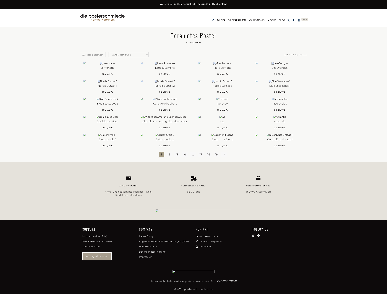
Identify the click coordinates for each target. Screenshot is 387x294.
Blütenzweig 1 (107, 139)
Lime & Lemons (165, 67)
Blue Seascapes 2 (107, 103)
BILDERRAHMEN (237, 20)
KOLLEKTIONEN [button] (257, 20)
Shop (198, 42)
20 (296, 55)
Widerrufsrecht (148, 246)
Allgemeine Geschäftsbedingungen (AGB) (164, 241)
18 (208, 154)
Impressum (146, 257)
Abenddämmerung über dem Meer (164, 121)
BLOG (282, 20)
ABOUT (272, 20)
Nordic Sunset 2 (165, 85)
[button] (288, 20)
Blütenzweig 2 (165, 139)
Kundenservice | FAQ (94, 236)
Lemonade (107, 67)
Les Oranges (280, 67)
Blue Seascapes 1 (279, 85)
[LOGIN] (293, 20)
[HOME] (213, 20)
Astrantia (279, 121)
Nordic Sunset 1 (107, 85)
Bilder (221, 20)
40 (299, 55)
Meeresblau (279, 103)
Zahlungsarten (91, 246)
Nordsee (222, 103)
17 (201, 154)
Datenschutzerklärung (152, 251)
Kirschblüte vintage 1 (280, 139)
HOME (189, 42)
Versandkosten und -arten (97, 241)
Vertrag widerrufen (97, 256)
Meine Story (146, 236)
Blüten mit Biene (222, 139)
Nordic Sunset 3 (222, 85)
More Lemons (222, 67)
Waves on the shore (164, 103)
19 (216, 154)
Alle (304, 55)
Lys (222, 121)
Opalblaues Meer (107, 121)
